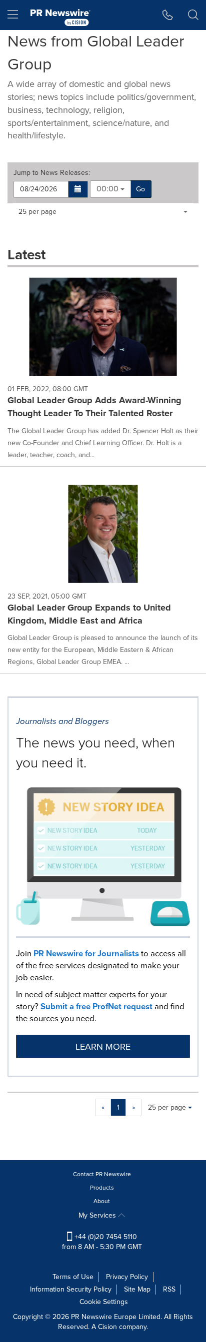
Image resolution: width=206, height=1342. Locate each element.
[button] (78, 189)
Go (140, 189)
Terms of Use (73, 1277)
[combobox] (110, 189)
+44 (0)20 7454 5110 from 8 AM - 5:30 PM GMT (102, 1242)
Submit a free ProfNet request (96, 1006)
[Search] (193, 15)
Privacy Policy (127, 1277)
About (102, 1201)
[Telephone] (167, 15)
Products (102, 1187)
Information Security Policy (71, 1289)
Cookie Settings (104, 1302)
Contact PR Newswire (102, 1174)
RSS (169, 1289)
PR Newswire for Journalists (86, 953)
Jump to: (52, 173)
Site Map (137, 1289)
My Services (98, 1215)
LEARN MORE (103, 1046)
